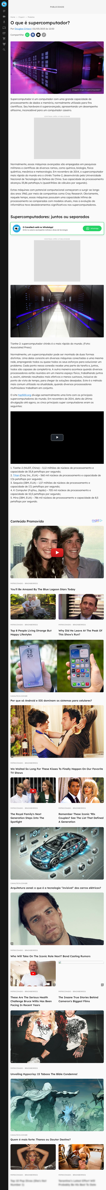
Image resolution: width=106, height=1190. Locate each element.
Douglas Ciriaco (23, 28)
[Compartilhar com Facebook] (33, 35)
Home (12, 17)
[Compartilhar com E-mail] (38, 35)
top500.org (24, 395)
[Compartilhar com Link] (44, 35)
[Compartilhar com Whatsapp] (27, 35)
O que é (21, 17)
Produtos (31, 17)
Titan (16, 475)
